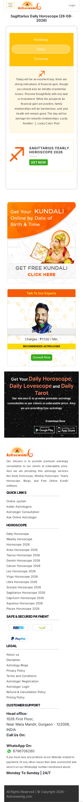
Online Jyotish (16, 501)
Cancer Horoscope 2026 (23, 566)
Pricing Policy (15, 697)
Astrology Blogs (17, 665)
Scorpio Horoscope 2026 (23, 587)
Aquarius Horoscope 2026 (24, 603)
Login (72, 5)
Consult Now (41, 357)
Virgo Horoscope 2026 (22, 576)
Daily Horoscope (17, 533)
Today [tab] (41, 49)
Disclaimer (13, 660)
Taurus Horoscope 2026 (23, 555)
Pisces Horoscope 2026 (22, 608)
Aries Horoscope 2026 (22, 550)
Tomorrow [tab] (41, 59)
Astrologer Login (17, 686)
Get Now (38, 162)
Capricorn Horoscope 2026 (25, 598)
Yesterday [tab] (41, 39)
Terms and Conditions (21, 676)
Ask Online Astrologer (21, 517)
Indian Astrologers (19, 506)
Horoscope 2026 (18, 544)
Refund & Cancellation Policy (26, 692)
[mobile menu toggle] (10, 5)
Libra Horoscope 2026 (21, 582)
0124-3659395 (19, 740)
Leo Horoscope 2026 (21, 571)
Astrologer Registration (22, 681)
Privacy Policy (15, 670)
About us (12, 654)
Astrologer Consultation (22, 512)
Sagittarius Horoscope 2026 (25, 592)
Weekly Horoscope (19, 539)
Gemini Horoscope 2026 (23, 560)
